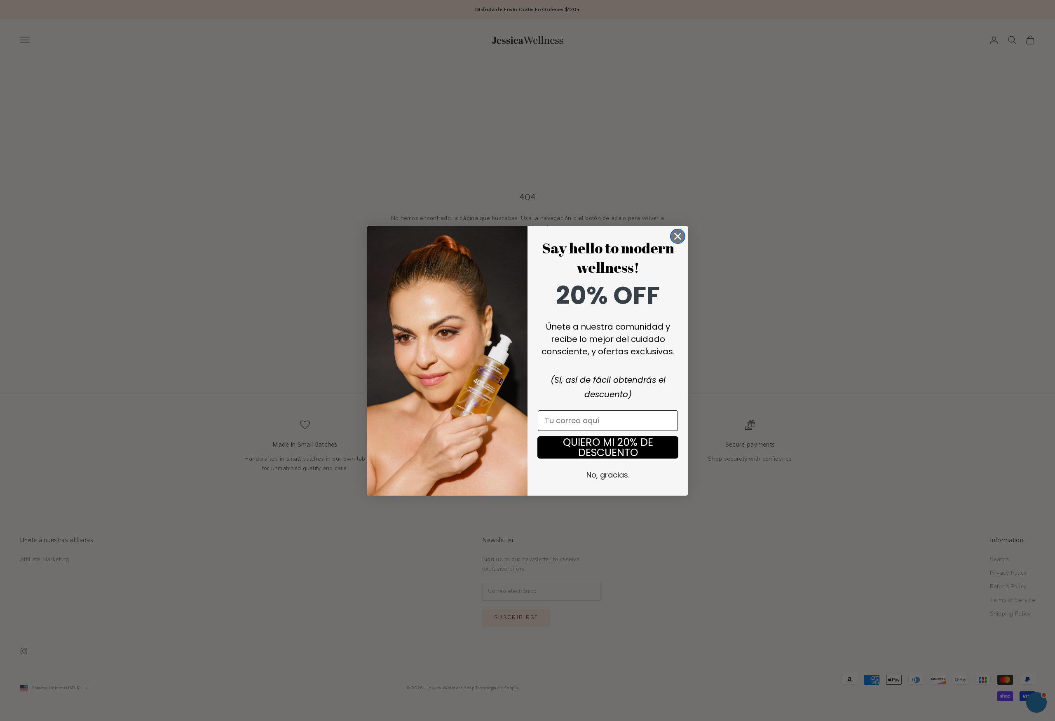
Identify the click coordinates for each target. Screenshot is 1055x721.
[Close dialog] (678, 236)
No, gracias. (607, 475)
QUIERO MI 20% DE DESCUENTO (608, 447)
